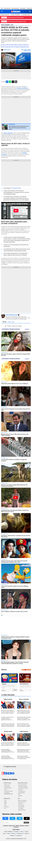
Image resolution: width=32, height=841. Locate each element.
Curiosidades (21, 806)
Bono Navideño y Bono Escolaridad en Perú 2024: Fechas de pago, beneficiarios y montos (19, 128)
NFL (5, 808)
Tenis (5, 805)
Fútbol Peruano (15, 14)
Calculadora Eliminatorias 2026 (8, 793)
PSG (19, 794)
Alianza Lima (29, 8)
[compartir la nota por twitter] (13, 81)
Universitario (22, 8)
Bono (10, 321)
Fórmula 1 (6, 806)
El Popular (16, 831)
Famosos (20, 803)
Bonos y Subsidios (5, 24)
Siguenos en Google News (16, 81)
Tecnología (20, 808)
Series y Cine (21, 805)
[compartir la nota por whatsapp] (10, 81)
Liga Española (21, 792)
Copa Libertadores (22, 784)
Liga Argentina (21, 791)
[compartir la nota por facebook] (7, 81)
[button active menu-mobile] (2, 11)
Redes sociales (21, 802)
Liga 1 (5, 789)
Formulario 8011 (16, 188)
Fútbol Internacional (22, 782)
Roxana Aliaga (6, 49)
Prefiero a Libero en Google (14, 326)
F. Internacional (25, 14)
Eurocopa (20, 789)
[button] (30, 11)
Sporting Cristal (7, 788)
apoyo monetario (8, 133)
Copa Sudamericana (23, 788)
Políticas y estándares (19, 825)
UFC (5, 800)
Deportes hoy (7, 798)
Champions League (22, 786)
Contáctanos (5, 825)
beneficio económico (22, 88)
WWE (5, 802)
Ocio (19, 798)
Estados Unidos (21, 809)
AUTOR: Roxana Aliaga (11, 315)
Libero (21, 831)
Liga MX (20, 795)
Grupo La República (8, 831)
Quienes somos (12, 825)
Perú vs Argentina (15, 8)
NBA (5, 803)
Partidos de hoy (7, 8)
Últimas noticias (4, 14)
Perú (12, 24)
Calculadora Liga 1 (8, 791)
